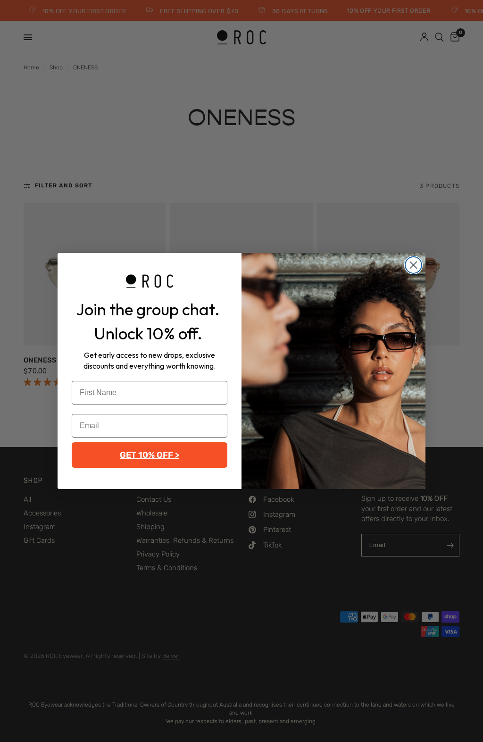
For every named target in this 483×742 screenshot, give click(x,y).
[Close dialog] (413, 265)
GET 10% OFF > (149, 455)
